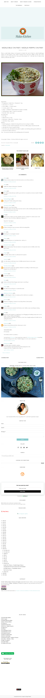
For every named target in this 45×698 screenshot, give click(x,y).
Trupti (5, 252)
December (6, 550)
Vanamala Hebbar (8, 205)
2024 (4, 524)
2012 (3, 543)
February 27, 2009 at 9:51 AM (9, 320)
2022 (3, 527)
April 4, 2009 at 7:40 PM (9, 350)
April (5, 560)
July (4, 555)
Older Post (39, 357)
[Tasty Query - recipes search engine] (4, 512)
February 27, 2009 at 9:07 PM (10, 327)
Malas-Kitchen (19, 696)
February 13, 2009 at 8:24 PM (10, 242)
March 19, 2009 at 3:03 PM (9, 340)
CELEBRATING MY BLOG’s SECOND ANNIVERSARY (15, 566)
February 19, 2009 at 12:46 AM (10, 284)
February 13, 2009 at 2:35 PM (10, 222)
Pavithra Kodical (8, 265)
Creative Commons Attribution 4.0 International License (28, 590)
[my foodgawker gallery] (22, 513)
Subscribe (22, 491)
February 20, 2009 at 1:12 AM (9, 296)
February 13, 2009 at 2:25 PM (10, 202)
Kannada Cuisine (8, 245)
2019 (3, 532)
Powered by (19, 496)
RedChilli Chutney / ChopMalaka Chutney (12, 568)
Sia (4, 312)
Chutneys (7, 145)
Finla (5, 178)
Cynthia (6, 273)
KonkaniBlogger (7, 199)
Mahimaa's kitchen (8, 293)
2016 (3, 537)
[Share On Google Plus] (41, 143)
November (6, 552)
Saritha (5, 299)
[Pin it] (43, 143)
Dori (5, 232)
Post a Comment (6, 352)
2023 (4, 525)
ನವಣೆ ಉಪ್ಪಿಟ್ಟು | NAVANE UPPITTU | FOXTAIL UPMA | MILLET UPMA (22, 365)
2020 (4, 530)
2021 (3, 528)
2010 (3, 547)
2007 (4, 574)
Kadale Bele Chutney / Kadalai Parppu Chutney (13, 565)
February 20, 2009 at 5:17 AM (10, 303)
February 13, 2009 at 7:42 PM (10, 235)
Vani (5, 184)
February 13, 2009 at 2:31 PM (9, 212)
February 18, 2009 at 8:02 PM (10, 277)
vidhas (5, 306)
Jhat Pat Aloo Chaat (8, 570)
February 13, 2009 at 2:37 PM (10, 229)
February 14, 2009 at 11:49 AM (10, 263)
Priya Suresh (7, 225)
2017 (3, 535)
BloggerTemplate (28, 696)
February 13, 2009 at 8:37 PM (10, 250)
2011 (3, 545)
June (5, 556)
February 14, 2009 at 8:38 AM (10, 256)
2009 (4, 548)
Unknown (6, 323)
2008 (4, 573)
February (5, 563)
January (5, 571)
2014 (3, 540)
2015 (3, 538)
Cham (5, 191)
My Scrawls (12, 337)
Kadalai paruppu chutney (32, 337)
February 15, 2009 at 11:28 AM (10, 271)
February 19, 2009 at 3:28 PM (10, 290)
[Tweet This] (36, 143)
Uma (5, 280)
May (4, 558)
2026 (4, 520)
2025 (3, 522)
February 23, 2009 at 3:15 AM (10, 309)
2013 (3, 542)
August (5, 553)
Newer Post (5, 357)
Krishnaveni (7, 343)
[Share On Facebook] (38, 143)
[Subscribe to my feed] (22, 475)
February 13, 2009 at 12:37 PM (10, 196)
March (5, 561)
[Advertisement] (22, 15)
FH (4, 214)
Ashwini (6, 259)
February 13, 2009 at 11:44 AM (10, 181)
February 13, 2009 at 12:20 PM (10, 188)
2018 (3, 533)
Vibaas (5, 238)
